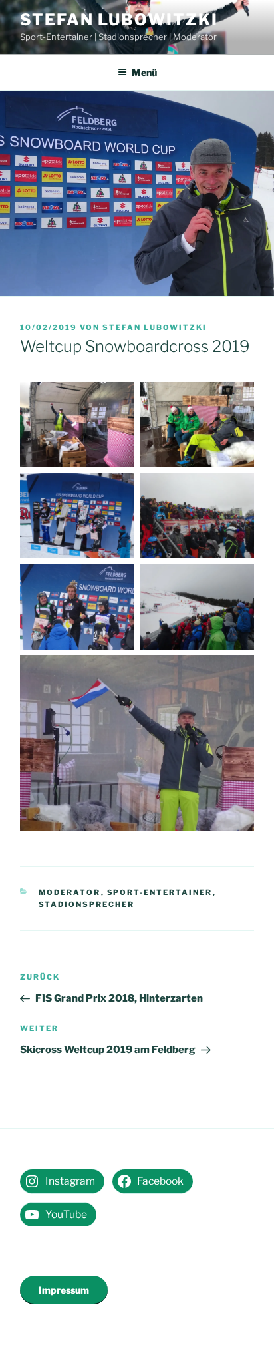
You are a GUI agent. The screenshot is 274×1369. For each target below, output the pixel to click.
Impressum (64, 1290)
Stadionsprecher (87, 904)
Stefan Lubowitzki (119, 19)
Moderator (70, 892)
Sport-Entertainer (160, 892)
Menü (144, 72)
